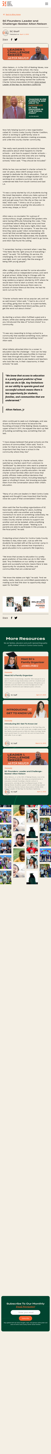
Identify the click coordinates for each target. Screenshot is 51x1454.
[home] (8, 3)
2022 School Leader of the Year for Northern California (24, 83)
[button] (46, 4)
